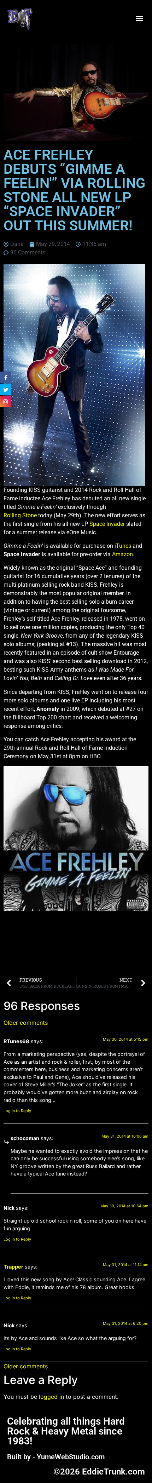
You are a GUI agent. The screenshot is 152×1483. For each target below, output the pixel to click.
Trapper (13, 1267)
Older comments (26, 1022)
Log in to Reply (17, 1110)
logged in (51, 1396)
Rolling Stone (20, 515)
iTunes (123, 545)
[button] (139, 18)
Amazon (122, 554)
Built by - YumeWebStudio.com (56, 1457)
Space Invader (107, 524)
